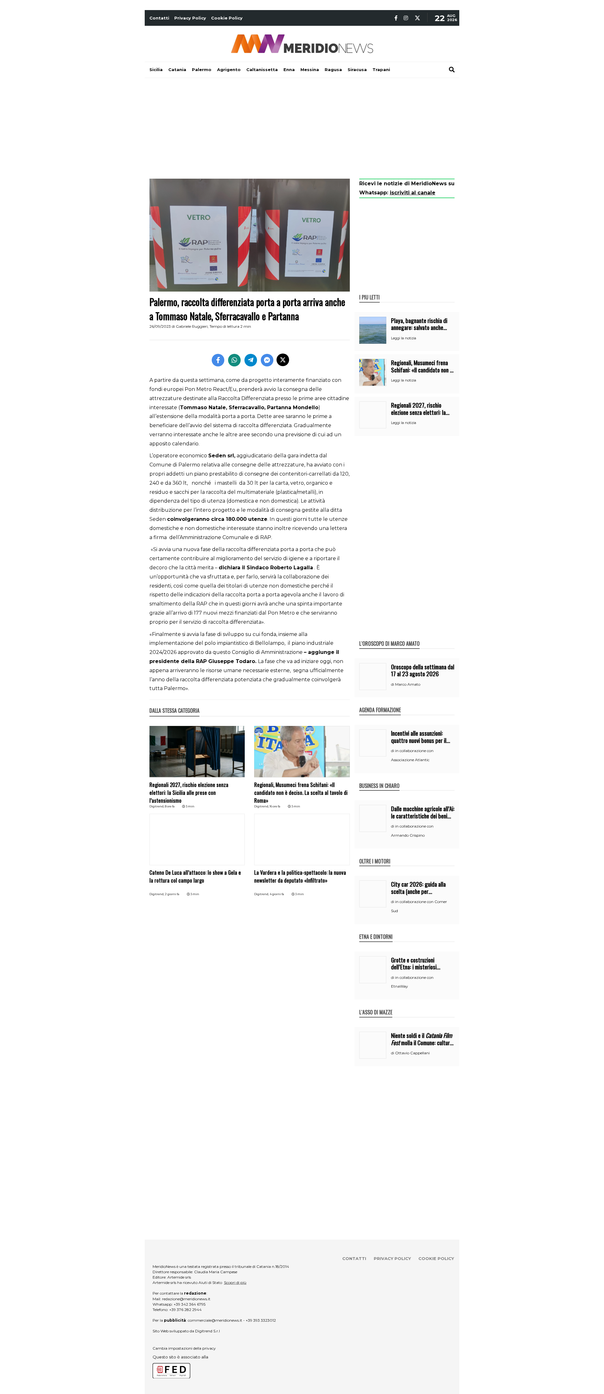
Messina (309, 69)
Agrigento (229, 69)
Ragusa (333, 69)
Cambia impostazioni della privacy (184, 1348)
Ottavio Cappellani (412, 1053)
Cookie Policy (227, 17)
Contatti (159, 17)
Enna (289, 69)
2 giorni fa (172, 894)
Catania (177, 69)
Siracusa (357, 69)
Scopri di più (235, 1282)
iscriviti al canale (412, 193)
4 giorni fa (277, 894)
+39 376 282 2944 (185, 1309)
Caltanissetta (262, 69)
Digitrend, (157, 806)
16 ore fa (275, 806)
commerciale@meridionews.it (215, 1320)
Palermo (201, 69)
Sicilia (156, 69)
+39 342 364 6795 (189, 1304)
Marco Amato (407, 684)
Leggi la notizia (403, 338)
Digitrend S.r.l (207, 1331)
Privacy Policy (190, 17)
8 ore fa (170, 806)
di (393, 684)
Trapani (381, 69)
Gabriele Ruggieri (192, 326)
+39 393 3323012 (261, 1320)
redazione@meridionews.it (186, 1298)
